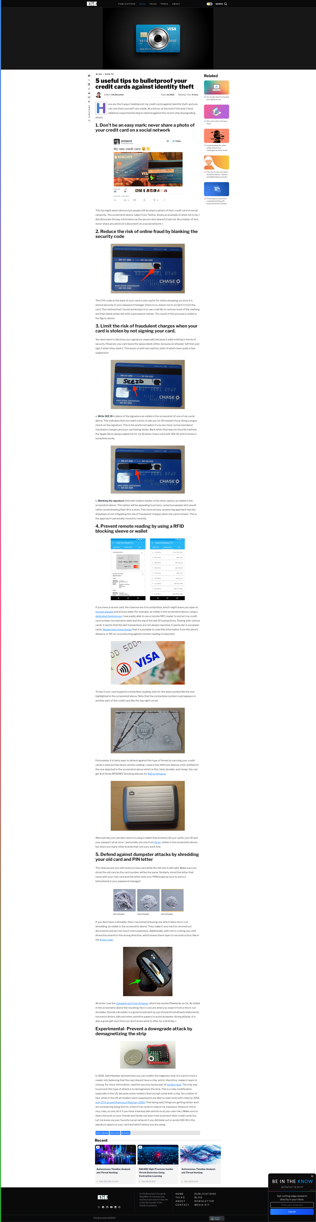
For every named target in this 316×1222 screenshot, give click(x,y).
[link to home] (92, 4)
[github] (107, 1207)
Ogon (157, 842)
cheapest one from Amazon (132, 1003)
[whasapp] (89, 88)
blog (99, 74)
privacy (125, 1132)
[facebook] (89, 76)
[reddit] (89, 93)
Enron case (106, 939)
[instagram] (119, 1207)
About (181, 1201)
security (115, 1132)
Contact (182, 1205)
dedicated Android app (108, 616)
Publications (205, 1194)
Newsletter (204, 1201)
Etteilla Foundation (148, 1205)
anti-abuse (102, 1132)
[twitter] (89, 80)
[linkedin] (89, 84)
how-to (109, 74)
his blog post (174, 1084)
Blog (198, 1197)
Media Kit (202, 1205)
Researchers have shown (117, 629)
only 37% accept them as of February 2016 (120, 1102)
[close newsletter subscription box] (312, 1176)
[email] (89, 97)
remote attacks (104, 611)
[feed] (89, 101)
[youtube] (111, 1207)
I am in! (292, 1211)
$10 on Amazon (157, 773)
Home (180, 1194)
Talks (153, 4)
